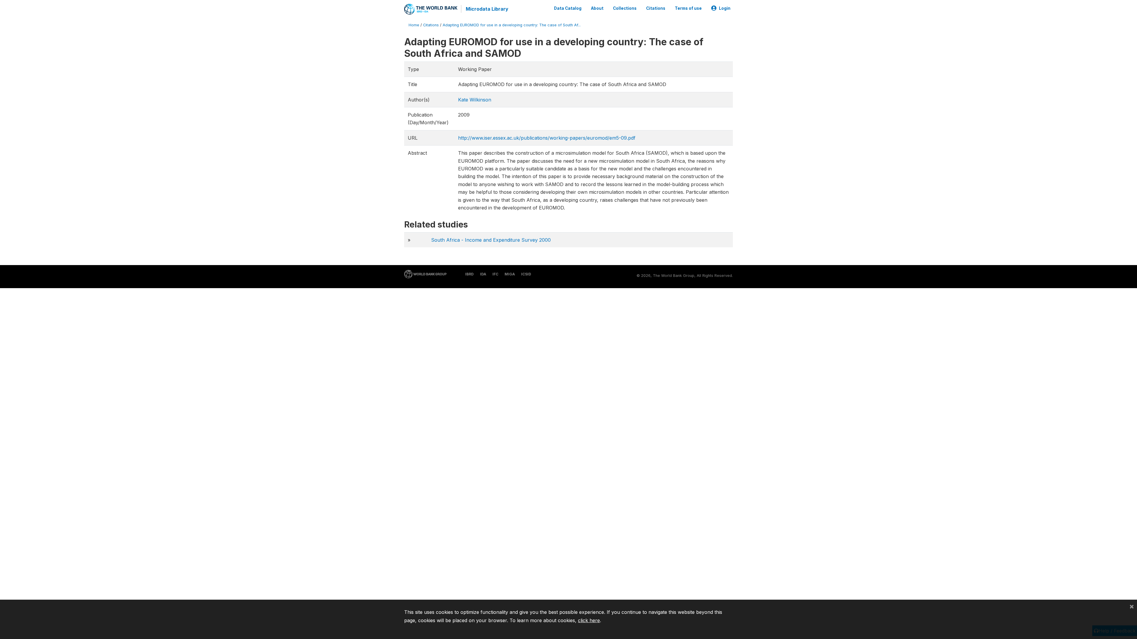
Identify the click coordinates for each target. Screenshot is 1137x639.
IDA (483, 274)
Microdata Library (487, 9)
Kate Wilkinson (474, 100)
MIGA (510, 274)
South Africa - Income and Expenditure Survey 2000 (491, 240)
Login (724, 8)
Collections (625, 8)
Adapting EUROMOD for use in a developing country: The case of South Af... (512, 25)
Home (414, 25)
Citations (655, 8)
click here (589, 620)
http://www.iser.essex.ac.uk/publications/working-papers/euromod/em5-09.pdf (546, 138)
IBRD (469, 274)
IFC (495, 274)
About (597, 8)
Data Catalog (568, 8)
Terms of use (688, 8)
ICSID (526, 274)
